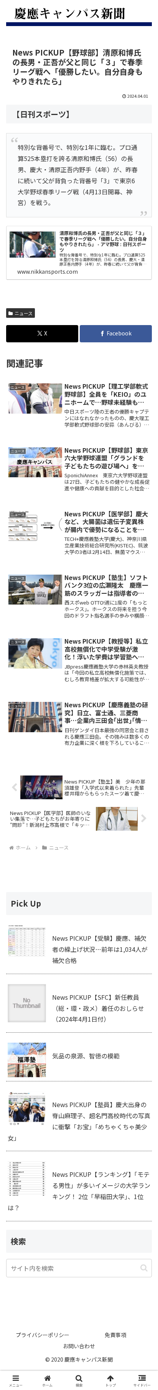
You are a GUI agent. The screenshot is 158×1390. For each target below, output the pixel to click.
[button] (144, 1267)
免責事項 (115, 1335)
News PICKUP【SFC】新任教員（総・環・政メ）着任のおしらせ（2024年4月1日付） (98, 1008)
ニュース (24, 313)
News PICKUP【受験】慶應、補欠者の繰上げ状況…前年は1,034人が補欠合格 (100, 949)
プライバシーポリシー (42, 1335)
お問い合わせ (79, 1346)
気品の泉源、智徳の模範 (86, 1055)
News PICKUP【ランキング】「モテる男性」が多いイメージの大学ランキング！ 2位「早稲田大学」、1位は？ (79, 1191)
